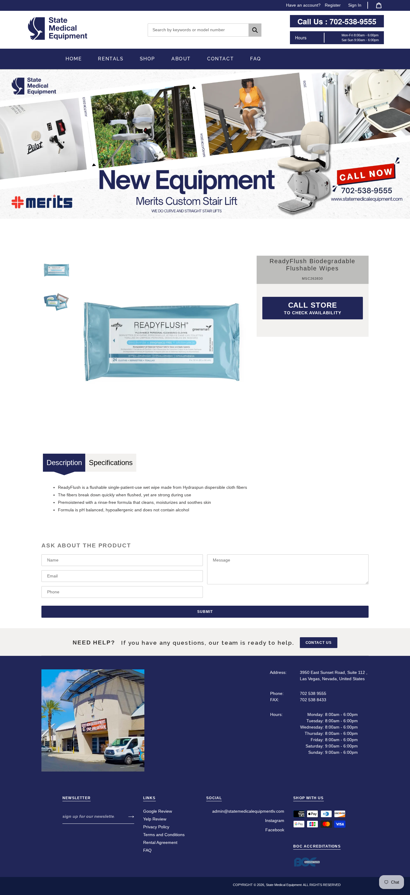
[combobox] (204, 30)
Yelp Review (154, 819)
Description (64, 462)
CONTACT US (319, 643)
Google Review (157, 811)
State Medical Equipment (284, 885)
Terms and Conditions (164, 834)
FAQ (147, 850)
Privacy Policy (156, 826)
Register (333, 5)
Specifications (111, 462)
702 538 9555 (313, 693)
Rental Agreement (160, 842)
